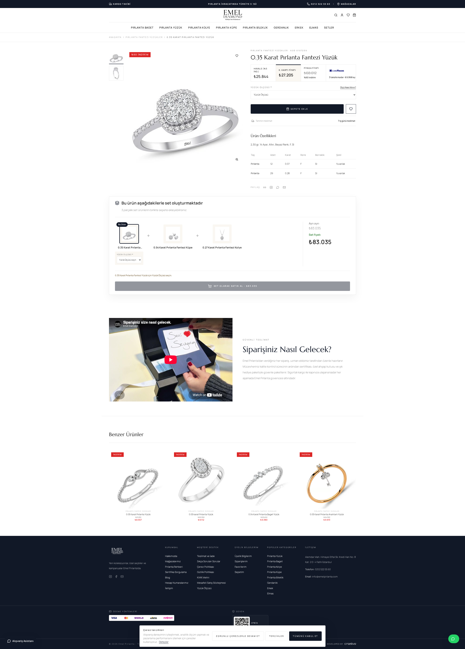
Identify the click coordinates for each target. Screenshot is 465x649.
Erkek (299, 27)
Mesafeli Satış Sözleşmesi (211, 582)
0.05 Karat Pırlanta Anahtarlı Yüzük (327, 514)
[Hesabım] (342, 15)
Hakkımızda (171, 556)
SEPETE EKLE (299, 109)
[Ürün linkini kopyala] (264, 187)
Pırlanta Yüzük (170, 27)
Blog (167, 577)
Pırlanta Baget (142, 27)
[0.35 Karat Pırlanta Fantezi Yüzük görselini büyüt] (184, 107)
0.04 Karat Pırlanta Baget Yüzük (263, 514)
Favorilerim (240, 566)
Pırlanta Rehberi (174, 566)
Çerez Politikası (205, 566)
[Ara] (335, 15)
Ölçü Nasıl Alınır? (348, 87)
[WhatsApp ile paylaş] (278, 187)
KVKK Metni (203, 577)
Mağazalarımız (173, 561)
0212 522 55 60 (318, 569)
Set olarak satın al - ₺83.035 (235, 286)
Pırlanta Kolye (199, 27)
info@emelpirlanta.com (321, 576)
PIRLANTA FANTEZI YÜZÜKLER (144, 37)
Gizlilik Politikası (205, 572)
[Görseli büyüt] (236, 159)
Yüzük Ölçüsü (261, 87)
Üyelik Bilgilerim (243, 556)
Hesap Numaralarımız (176, 582)
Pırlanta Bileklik (255, 27)
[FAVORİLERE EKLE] (351, 109)
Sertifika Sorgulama (176, 572)
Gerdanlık (281, 27)
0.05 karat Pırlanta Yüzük (201, 514)
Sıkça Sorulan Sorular (208, 561)
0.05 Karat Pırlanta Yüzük (138, 514)
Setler (329, 27)
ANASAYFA (115, 37)
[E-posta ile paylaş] (284, 187)
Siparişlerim (241, 561)
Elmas (313, 27)
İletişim (169, 588)
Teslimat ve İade (206, 556)
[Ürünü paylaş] (271, 187)
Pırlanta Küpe (226, 27)
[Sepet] (354, 15)
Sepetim (239, 572)
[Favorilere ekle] (236, 55)
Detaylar (164, 642)
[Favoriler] (348, 15)
